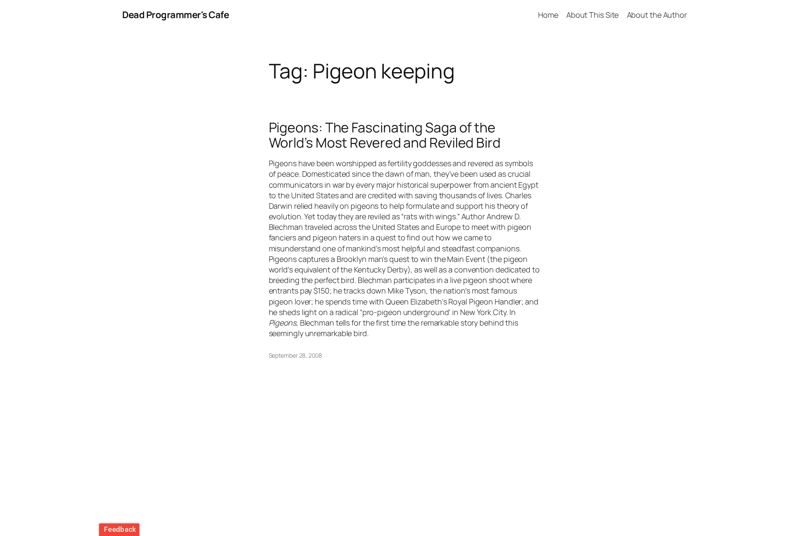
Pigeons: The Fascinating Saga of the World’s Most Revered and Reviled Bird (385, 135)
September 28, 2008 (295, 355)
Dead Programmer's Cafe (175, 14)
